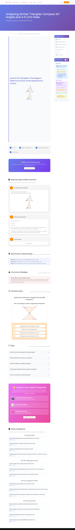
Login (61, 2)
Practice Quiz (59, 49)
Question (59, 39)
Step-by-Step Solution (61, 41)
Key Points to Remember (62, 44)
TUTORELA (9, 2)
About (34, 2)
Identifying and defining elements (61, 96)
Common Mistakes (61, 47)
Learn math (15, 2)
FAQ (58, 52)
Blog (31, 2)
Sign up (66, 2)
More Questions (60, 54)
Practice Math (24, 2)
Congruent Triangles (62, 71)
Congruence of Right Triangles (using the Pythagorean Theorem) (62, 76)
